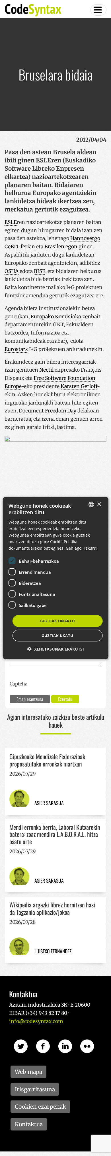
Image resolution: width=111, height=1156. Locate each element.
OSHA (11, 271)
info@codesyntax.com (36, 1021)
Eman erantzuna (30, 699)
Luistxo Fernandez (52, 951)
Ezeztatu (65, 699)
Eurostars (16, 349)
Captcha (19, 684)
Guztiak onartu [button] (57, 620)
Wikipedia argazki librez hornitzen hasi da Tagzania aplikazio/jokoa (52, 908)
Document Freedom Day (47, 411)
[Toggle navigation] (98, 10)
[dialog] (55, 578)
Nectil (46, 370)
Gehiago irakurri (81, 548)
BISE (39, 271)
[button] (55, 648)
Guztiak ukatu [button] (57, 635)
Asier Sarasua (49, 802)
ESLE (11, 222)
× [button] (99, 504)
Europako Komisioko (56, 317)
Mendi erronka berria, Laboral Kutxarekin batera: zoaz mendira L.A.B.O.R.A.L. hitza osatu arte (54, 834)
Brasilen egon (60, 247)
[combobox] (91, 504)
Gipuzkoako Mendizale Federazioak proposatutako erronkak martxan (47, 760)
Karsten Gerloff (79, 386)
